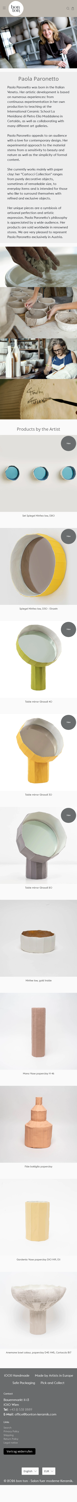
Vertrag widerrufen (19, 1451)
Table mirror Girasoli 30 (38, 794)
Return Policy (11, 1438)
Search (7, 1427)
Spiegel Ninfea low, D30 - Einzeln (39, 608)
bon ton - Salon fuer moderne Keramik (44, 1481)
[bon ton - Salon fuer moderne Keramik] (36, 8)
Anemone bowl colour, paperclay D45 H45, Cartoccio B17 (38, 1352)
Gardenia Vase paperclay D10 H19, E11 (38, 1259)
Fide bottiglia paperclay (38, 1166)
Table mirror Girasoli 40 (38, 701)
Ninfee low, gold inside (39, 980)
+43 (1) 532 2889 (20, 1409)
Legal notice (11, 1442)
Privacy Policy (11, 1431)
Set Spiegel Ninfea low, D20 (38, 515)
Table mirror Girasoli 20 (38, 887)
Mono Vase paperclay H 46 (38, 1073)
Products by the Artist (38, 429)
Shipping (9, 1435)
